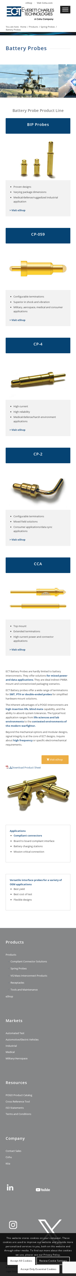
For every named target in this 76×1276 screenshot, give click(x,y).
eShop (29, 2)
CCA (38, 563)
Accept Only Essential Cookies (38, 1269)
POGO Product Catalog (19, 1095)
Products (11, 954)
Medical (10, 1052)
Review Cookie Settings (53, 1260)
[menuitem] (29, 3)
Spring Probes (19, 968)
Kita (8, 1163)
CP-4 (38, 344)
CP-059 (38, 234)
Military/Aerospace (16, 1058)
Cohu (9, 1157)
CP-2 (38, 454)
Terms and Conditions (18, 1114)
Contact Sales (13, 1151)
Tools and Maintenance (24, 989)
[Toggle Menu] (65, 9)
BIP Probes (38, 124)
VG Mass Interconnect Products (29, 975)
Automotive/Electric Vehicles (22, 1039)
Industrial (11, 1045)
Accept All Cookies (21, 1260)
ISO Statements (15, 1107)
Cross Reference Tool (18, 1101)
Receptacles (17, 982)
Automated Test (15, 1033)
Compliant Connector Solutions (29, 961)
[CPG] (31, 13)
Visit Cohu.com (45, 2)
